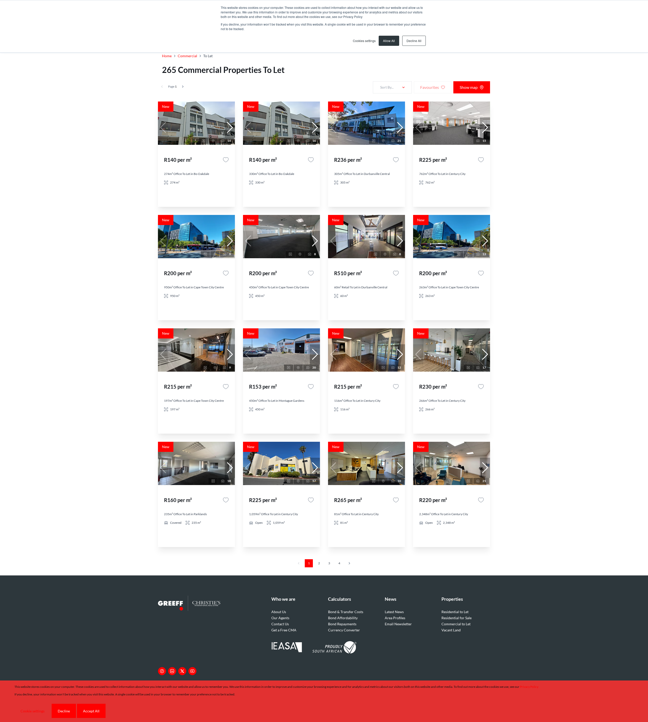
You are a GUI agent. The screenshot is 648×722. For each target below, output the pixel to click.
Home (167, 56)
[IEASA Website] (286, 648)
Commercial (187, 56)
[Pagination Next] (349, 563)
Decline (64, 711)
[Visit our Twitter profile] (182, 671)
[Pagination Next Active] (183, 87)
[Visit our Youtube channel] (192, 671)
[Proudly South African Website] (334, 648)
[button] (230, 127)
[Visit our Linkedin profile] (172, 671)
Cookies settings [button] (364, 40)
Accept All (91, 711)
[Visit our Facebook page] (162, 671)
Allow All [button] (389, 40)
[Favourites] (226, 160)
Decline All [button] (414, 40)
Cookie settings (33, 711)
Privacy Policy (529, 687)
